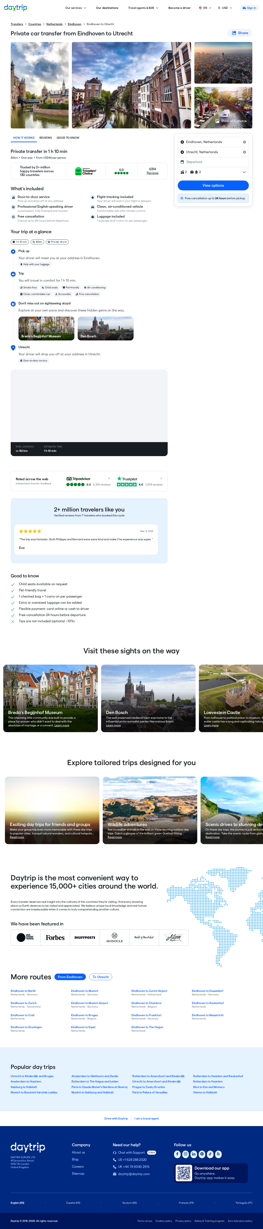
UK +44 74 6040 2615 (133, 1166)
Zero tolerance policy (240, 1221)
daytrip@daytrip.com (134, 1174)
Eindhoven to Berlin (23, 991)
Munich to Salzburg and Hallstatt (93, 1092)
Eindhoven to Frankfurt (146, 1015)
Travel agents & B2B (141, 7)
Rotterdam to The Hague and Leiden (95, 1081)
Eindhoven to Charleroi (146, 1003)
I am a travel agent (147, 1118)
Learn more (61, 725)
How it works (24, 137)
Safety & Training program (210, 1221)
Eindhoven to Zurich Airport (149, 991)
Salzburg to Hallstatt (24, 1087)
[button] (86, 539)
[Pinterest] (202, 1154)
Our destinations (107, 7)
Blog (75, 1159)
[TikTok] (210, 1154)
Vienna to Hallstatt (205, 1092)
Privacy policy (183, 1221)
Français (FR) (186, 1202)
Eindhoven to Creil (22, 1015)
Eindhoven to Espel (83, 1027)
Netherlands (54, 24)
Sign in (251, 7)
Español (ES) (73, 1202)
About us (78, 1152)
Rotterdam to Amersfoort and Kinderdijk (158, 1076)
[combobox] (213, 142)
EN (205, 7)
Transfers (17, 24)
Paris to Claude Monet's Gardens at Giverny (100, 1087)
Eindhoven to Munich (84, 991)
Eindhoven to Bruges (84, 1015)
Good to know (68, 137)
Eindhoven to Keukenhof (208, 1003)
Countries (34, 24)
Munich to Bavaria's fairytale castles (34, 1092)
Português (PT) (244, 1202)
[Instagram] (185, 1154)
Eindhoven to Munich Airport (89, 1003)
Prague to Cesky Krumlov (148, 1087)
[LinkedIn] (193, 1154)
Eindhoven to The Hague (147, 1027)
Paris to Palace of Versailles (149, 1092)
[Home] (15, 8)
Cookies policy (164, 1221)
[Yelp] (218, 1154)
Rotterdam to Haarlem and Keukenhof (218, 1076)
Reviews (45, 137)
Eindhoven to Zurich (24, 1003)
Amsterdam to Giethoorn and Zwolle (95, 1076)
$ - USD (223, 7)
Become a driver (179, 7)
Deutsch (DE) (129, 1202)
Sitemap (78, 1173)
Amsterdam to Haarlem (26, 1081)
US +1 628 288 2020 (132, 1159)
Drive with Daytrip (116, 1118)
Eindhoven (74, 24)
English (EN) (17, 1202)
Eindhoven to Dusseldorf (207, 991)
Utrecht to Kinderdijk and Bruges (32, 1076)
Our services (73, 7)
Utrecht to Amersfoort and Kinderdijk (156, 1081)
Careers (77, 1166)
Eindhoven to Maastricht (208, 1015)
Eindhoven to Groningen (26, 1027)
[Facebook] (177, 1154)
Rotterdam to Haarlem (208, 1081)
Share (243, 33)
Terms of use (144, 1221)
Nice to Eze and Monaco (209, 1087)
